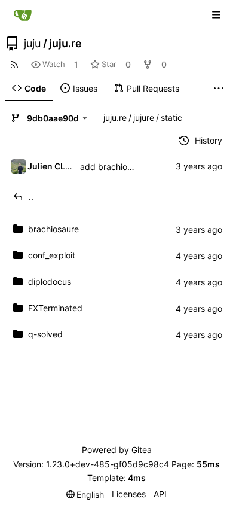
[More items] (218, 88)
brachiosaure (53, 229)
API (160, 494)
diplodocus (49, 281)
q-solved (45, 334)
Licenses (129, 494)
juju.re (65, 44)
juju (32, 44)
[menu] (85, 494)
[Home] (22, 15)
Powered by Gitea (117, 450)
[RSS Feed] (14, 64)
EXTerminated (55, 308)
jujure (143, 117)
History (208, 140)
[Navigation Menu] (216, 15)
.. (31, 196)
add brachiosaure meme (127, 167)
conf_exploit (51, 255)
